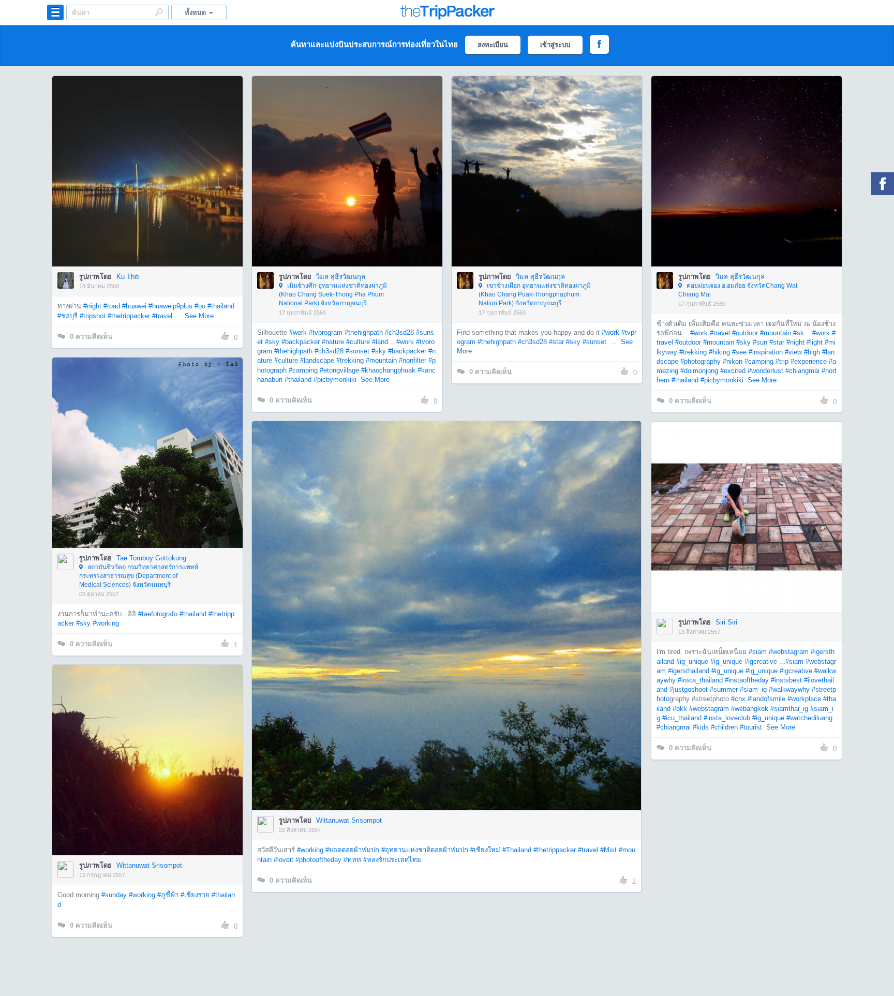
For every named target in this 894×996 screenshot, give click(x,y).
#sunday (114, 895)
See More (199, 316)
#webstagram (789, 652)
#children (724, 727)
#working (106, 623)
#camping (303, 370)
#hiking (719, 352)
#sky (272, 342)
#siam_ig (753, 689)
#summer (724, 689)
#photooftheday (318, 860)
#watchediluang (809, 718)
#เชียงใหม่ (485, 850)
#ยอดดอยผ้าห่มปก (352, 850)
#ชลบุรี (67, 316)
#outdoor (745, 333)
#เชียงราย (195, 895)
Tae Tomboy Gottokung (151, 558)
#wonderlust (765, 371)
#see (739, 352)
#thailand (220, 306)
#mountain (381, 360)
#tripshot (93, 316)
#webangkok (749, 708)
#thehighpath (364, 332)
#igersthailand (688, 671)
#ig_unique (692, 661)
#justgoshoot (688, 689)
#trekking (350, 360)
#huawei (134, 306)
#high (812, 352)
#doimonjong (699, 371)
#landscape (317, 360)
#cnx (738, 699)
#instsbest (786, 680)
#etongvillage (339, 370)
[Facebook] (882, 183)
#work (298, 332)
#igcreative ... (764, 661)
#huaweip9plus (170, 306)
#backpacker (300, 342)
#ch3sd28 (399, 332)
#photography (700, 361)
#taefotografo (157, 614)
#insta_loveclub (727, 718)
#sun (760, 342)
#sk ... (802, 333)
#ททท (352, 860)
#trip (782, 361)
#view (793, 352)
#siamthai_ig (789, 708)
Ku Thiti (128, 276)
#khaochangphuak (388, 370)
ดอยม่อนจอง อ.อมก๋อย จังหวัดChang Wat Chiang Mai (737, 290)
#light (815, 342)
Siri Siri (726, 622)
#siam (758, 652)
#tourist (751, 727)
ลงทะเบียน (493, 45)
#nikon (732, 361)
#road (111, 306)
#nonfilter (412, 360)
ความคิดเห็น (91, 336)
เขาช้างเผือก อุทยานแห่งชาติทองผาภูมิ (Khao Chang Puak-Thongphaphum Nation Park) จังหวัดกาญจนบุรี (535, 294)
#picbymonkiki (335, 379)
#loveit (283, 860)
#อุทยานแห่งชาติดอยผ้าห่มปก (424, 850)
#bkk (680, 708)
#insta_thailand (700, 680)
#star (556, 342)
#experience (809, 361)
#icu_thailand (682, 718)
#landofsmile (766, 699)
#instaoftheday (747, 680)
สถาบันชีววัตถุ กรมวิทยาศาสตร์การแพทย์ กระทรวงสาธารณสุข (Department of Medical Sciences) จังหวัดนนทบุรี (138, 575)
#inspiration (766, 352)
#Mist (608, 850)
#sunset (357, 351)
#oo (200, 306)
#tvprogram (325, 332)
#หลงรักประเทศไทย (392, 860)
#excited (733, 371)
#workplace (804, 699)
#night (92, 306)
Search (158, 12)
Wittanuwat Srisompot (349, 820)
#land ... (384, 342)
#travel (162, 316)
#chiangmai (802, 371)
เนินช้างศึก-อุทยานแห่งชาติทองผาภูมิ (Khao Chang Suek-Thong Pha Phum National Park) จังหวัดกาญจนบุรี (333, 294)
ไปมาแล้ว (151, 155)
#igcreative (796, 671)
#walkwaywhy (789, 689)
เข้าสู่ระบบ (555, 45)
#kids (701, 727)
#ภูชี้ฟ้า (167, 895)
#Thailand (516, 850)
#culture (358, 342)
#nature (333, 342)
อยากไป (148, 186)
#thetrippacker (129, 316)
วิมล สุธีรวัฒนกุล (340, 276)
